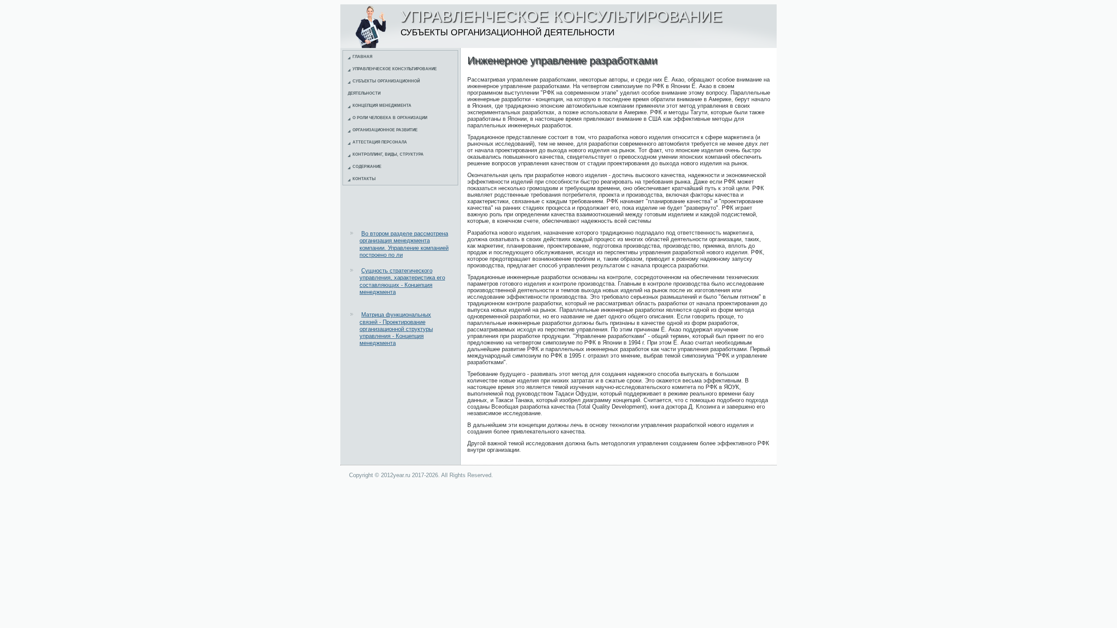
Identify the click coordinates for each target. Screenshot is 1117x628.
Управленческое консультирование (395, 69)
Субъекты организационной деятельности (384, 87)
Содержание (367, 166)
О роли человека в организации (390, 118)
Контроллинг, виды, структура (388, 154)
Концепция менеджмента (382, 105)
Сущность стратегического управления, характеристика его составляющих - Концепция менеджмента (402, 281)
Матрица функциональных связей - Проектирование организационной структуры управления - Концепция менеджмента (396, 328)
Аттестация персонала (380, 142)
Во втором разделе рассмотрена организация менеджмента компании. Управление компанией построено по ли (404, 244)
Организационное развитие (385, 130)
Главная (362, 57)
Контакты (364, 179)
